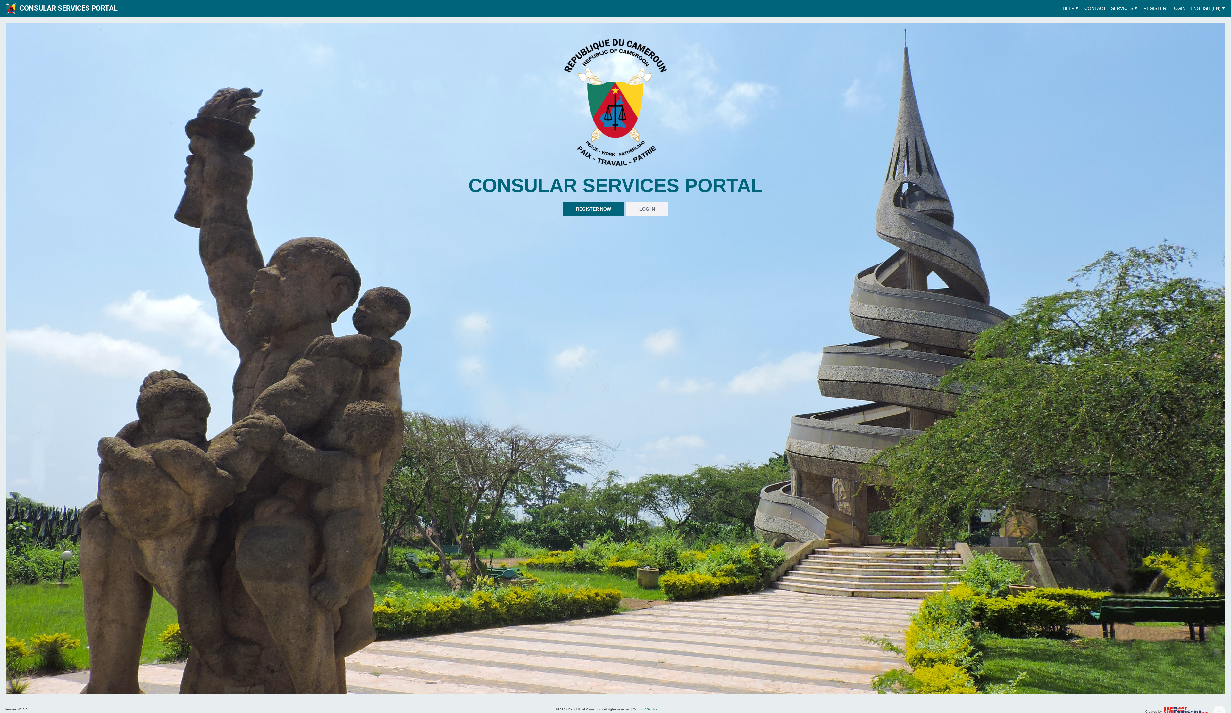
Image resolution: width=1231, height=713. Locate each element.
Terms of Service (645, 709)
